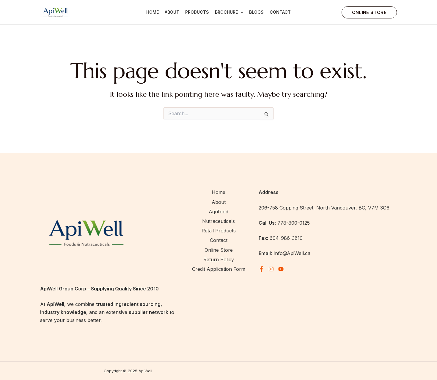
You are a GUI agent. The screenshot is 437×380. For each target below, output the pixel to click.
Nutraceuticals (218, 221)
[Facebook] (261, 269)
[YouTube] (281, 269)
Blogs (256, 12)
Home (152, 12)
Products (197, 12)
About (172, 12)
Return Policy (218, 259)
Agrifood (218, 212)
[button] (240, 12)
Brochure (226, 12)
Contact (280, 12)
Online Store (219, 250)
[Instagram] (271, 269)
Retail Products (219, 231)
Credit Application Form (218, 269)
